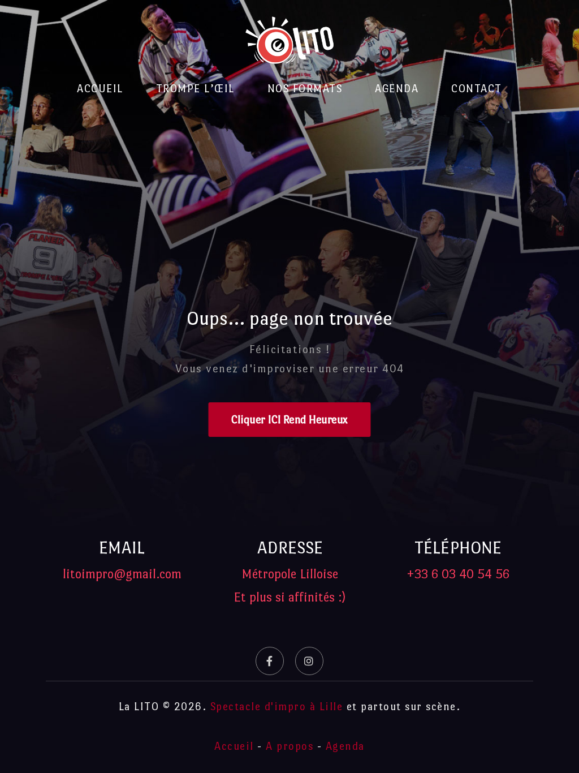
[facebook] (270, 661)
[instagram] (309, 661)
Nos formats (305, 89)
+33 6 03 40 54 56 (458, 573)
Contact (476, 89)
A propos (289, 746)
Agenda (396, 89)
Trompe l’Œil (195, 89)
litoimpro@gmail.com (122, 573)
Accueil (100, 89)
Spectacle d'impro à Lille (276, 706)
